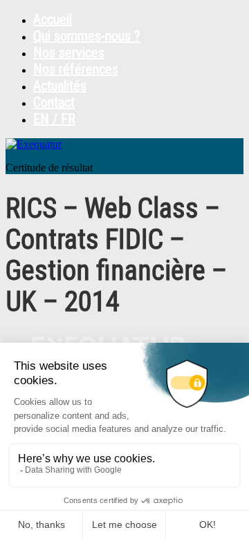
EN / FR (54, 119)
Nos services (68, 52)
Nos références (75, 69)
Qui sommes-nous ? (86, 36)
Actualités (59, 85)
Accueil (52, 19)
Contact (54, 102)
